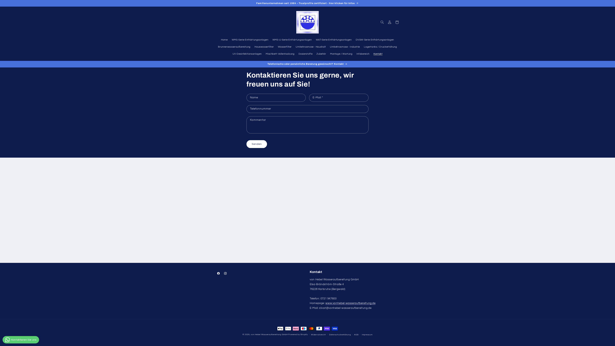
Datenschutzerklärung (340, 335)
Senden (257, 144)
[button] (382, 22)
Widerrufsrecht (318, 335)
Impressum (367, 335)
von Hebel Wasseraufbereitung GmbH (269, 334)
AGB (356, 335)
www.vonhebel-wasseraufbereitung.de (350, 303)
